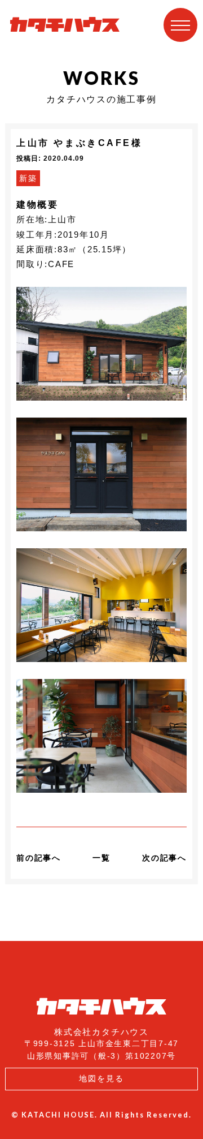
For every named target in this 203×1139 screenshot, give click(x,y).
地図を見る (101, 1078)
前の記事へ (38, 857)
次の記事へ (164, 857)
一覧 (101, 857)
